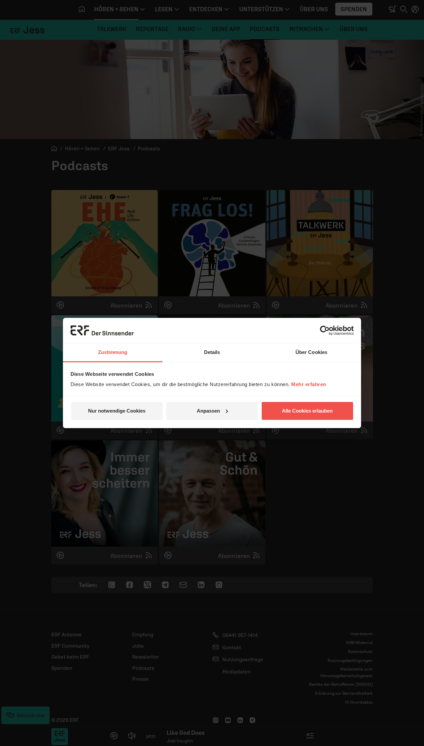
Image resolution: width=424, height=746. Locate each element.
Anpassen (208, 411)
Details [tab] (212, 352)
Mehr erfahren (308, 384)
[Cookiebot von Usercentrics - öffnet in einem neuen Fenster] (325, 330)
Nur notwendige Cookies (116, 411)
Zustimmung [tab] (113, 352)
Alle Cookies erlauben (307, 411)
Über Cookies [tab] (311, 352)
